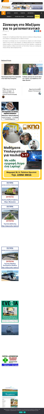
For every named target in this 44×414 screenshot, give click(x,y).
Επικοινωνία (30, 16)
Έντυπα (14, 3)
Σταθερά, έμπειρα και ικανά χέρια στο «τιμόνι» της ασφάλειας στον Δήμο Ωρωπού (32, 78)
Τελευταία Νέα (29, 3)
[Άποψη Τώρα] (3, 13)
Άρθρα (8, 13)
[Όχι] (42, 411)
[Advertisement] (22, 237)
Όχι (24, 412)
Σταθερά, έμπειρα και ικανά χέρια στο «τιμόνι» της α (18, 1)
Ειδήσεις (9, 16)
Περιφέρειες (31, 13)
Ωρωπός (18, 3)
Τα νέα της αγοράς (19, 16)
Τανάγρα (23, 3)
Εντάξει (20, 412)
